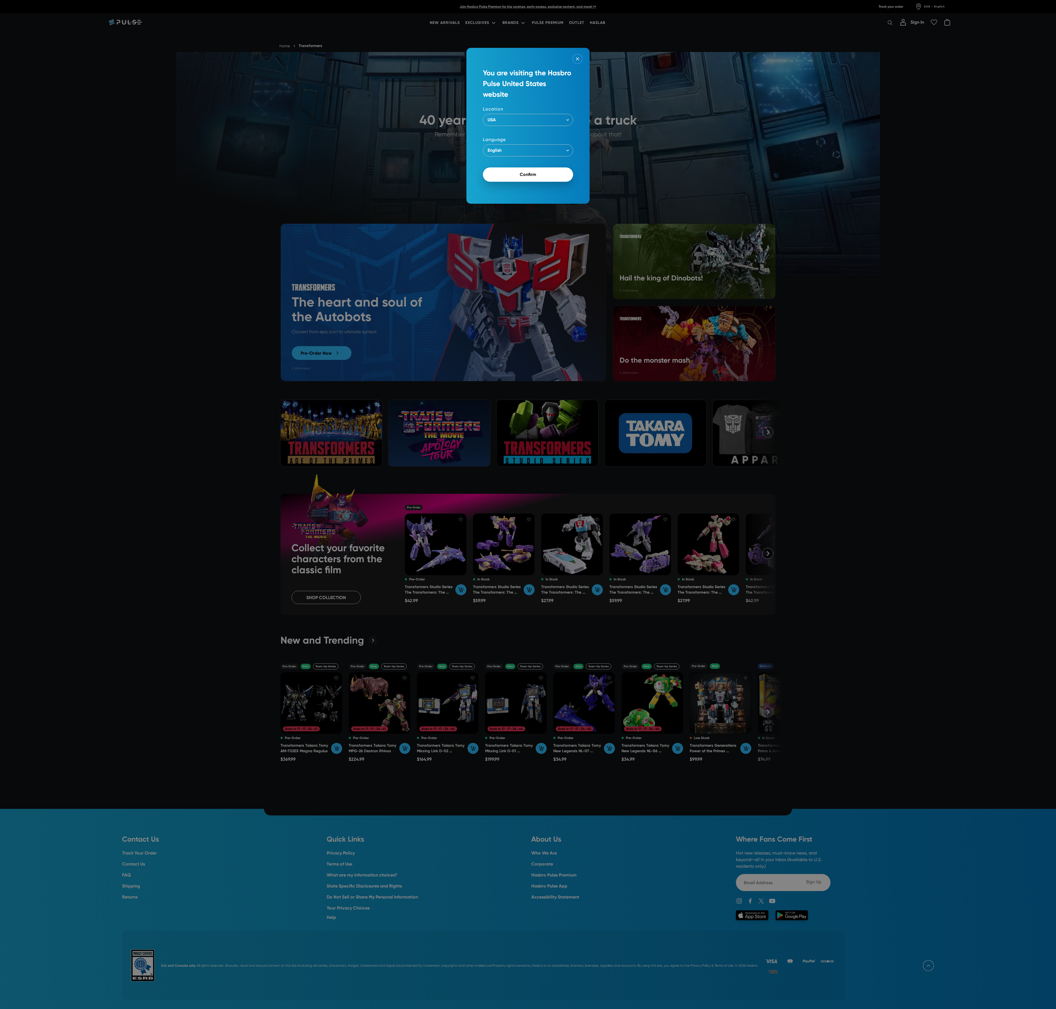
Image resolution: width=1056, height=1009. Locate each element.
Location (493, 109)
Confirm (528, 174)
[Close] (577, 58)
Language (494, 139)
